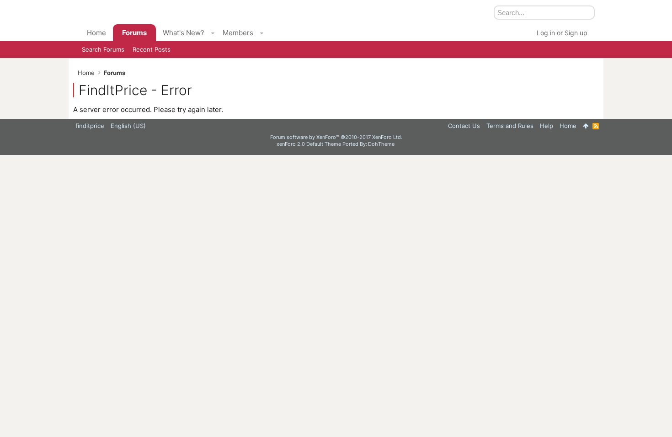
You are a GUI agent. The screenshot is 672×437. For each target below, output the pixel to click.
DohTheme (381, 144)
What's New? (183, 32)
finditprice (89, 125)
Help (546, 125)
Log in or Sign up (562, 33)
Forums (134, 32)
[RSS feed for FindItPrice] (595, 126)
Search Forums (103, 49)
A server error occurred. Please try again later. (148, 109)
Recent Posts (152, 49)
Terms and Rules (509, 125)
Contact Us (464, 125)
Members (238, 32)
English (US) (128, 125)
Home (96, 32)
